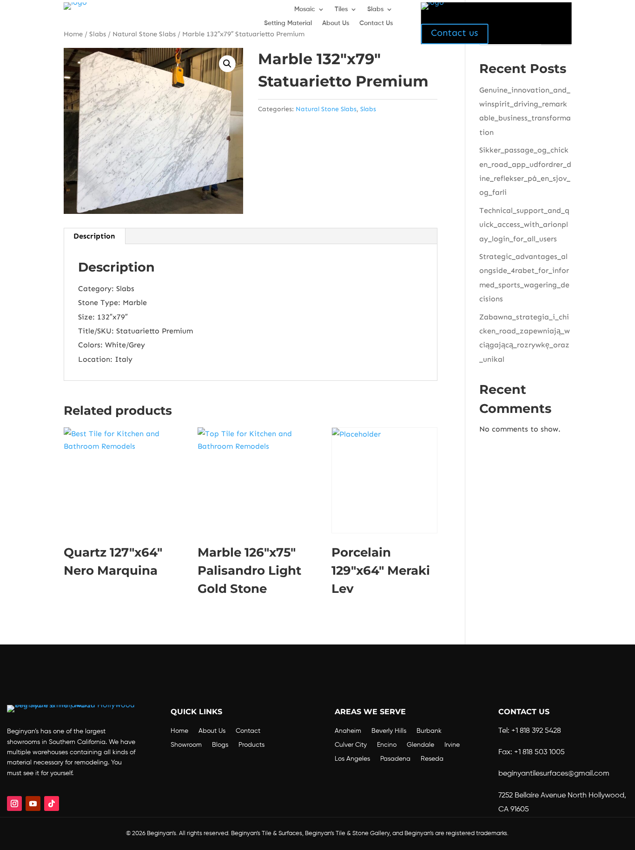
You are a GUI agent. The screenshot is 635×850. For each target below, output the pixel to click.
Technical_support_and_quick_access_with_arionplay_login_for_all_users (524, 224)
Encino (387, 745)
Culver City (351, 745)
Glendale (420, 745)
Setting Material (288, 23)
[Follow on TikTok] (51, 803)
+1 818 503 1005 (539, 752)
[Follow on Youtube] (33, 803)
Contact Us (376, 23)
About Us (335, 23)
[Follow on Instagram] (14, 803)
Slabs (375, 9)
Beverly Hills (388, 731)
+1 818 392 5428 (536, 731)
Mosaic (304, 9)
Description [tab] (94, 236)
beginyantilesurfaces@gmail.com (553, 773)
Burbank (429, 731)
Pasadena (395, 759)
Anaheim (348, 731)
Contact (248, 731)
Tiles (341, 9)
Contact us (454, 32)
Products (251, 745)
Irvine (452, 745)
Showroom (186, 745)
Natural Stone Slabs (326, 109)
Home (179, 731)
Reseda (432, 759)
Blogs (220, 745)
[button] (227, 63)
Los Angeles (352, 759)
